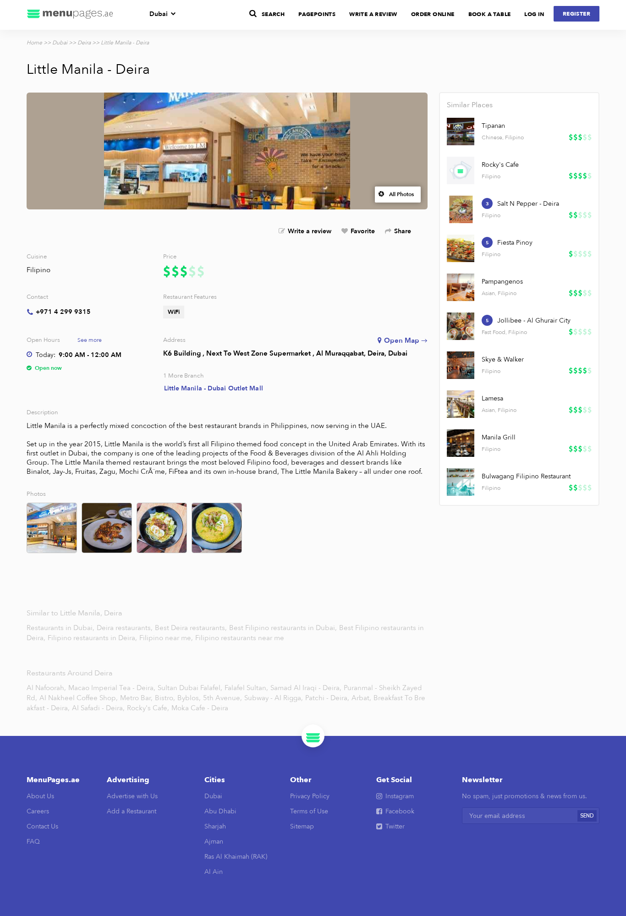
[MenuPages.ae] (70, 15)
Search (273, 14)
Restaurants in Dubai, (61, 627)
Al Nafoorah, (46, 687)
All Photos (401, 194)
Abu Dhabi (220, 811)
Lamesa (492, 398)
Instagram (399, 796)
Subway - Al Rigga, (273, 697)
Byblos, (189, 697)
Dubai (158, 14)
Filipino (38, 269)
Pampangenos (502, 281)
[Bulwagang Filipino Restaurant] (460, 482)
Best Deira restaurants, (192, 627)
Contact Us (42, 826)
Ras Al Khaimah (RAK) (235, 856)
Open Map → (406, 340)
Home (34, 42)
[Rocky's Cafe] (460, 170)
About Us (40, 796)
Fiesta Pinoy (515, 242)
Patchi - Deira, (327, 697)
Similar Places (470, 105)
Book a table (489, 14)
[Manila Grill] (460, 443)
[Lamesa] (460, 404)
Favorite (363, 231)
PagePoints (316, 14)
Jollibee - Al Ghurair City (534, 320)
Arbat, (361, 697)
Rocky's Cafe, (148, 708)
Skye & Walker (503, 359)
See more (89, 340)
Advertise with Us (132, 796)
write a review (373, 14)
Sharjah (215, 826)
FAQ (33, 841)
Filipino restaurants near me (239, 637)
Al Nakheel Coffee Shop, (78, 697)
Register (576, 13)
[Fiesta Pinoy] (460, 248)
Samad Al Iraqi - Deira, (305, 687)
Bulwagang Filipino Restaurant (526, 476)
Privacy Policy (309, 796)
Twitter (395, 826)
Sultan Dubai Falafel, (190, 687)
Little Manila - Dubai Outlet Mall (213, 388)
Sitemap (302, 826)
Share (402, 231)
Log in (534, 14)
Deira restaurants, (125, 627)
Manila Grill (499, 437)
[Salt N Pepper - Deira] (460, 209)
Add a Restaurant (131, 811)
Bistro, (165, 697)
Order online (433, 14)
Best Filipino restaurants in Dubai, (284, 627)
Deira (84, 42)
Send (587, 815)
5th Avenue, (222, 697)
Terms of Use (309, 811)
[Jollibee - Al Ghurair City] (460, 326)
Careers (38, 811)
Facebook (399, 811)
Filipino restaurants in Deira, (93, 637)
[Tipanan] (460, 131)
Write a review (309, 231)
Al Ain (213, 871)
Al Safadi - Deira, (98, 708)
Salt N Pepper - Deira (528, 203)
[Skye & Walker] (460, 365)
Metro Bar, (136, 697)
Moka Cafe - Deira (199, 708)
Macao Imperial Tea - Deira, (111, 687)
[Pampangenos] (460, 287)
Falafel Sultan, (246, 687)
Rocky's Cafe (500, 164)
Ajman (213, 841)
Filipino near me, (167, 637)
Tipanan (493, 125)
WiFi (174, 312)
